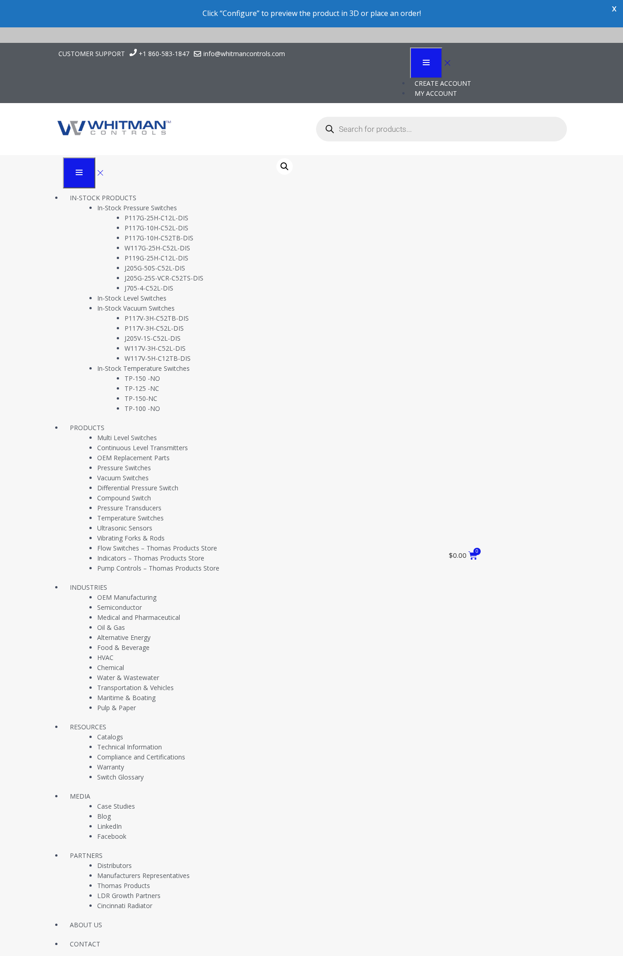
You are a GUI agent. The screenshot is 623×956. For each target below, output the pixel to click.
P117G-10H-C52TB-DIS (159, 238)
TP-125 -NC (142, 388)
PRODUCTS (87, 427)
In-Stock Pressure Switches (137, 207)
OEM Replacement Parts (133, 457)
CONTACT (85, 944)
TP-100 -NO (142, 408)
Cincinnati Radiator (124, 905)
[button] (284, 166)
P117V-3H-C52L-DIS (154, 328)
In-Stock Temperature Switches (143, 368)
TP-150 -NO (142, 378)
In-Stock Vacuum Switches (136, 308)
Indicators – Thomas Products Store (150, 558)
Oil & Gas (111, 627)
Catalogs (110, 737)
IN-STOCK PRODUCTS (103, 197)
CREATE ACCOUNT (443, 83)
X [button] (614, 9)
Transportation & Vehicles (135, 687)
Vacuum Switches (123, 477)
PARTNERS (86, 855)
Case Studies (116, 806)
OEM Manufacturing (126, 597)
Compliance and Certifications (141, 757)
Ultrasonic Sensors (124, 528)
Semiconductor (119, 607)
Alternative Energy (124, 637)
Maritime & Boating (126, 697)
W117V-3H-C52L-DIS (155, 348)
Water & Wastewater (128, 677)
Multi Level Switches (127, 437)
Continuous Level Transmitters (142, 447)
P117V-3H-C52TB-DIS (157, 318)
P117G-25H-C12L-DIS (156, 217)
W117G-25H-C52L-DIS (157, 248)
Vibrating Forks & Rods (131, 538)
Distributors (114, 865)
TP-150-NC (141, 398)
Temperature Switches (130, 518)
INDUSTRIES (88, 587)
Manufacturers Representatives (143, 875)
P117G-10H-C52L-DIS (156, 227)
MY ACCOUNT (436, 93)
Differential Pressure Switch (137, 487)
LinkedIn (109, 826)
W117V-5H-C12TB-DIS (158, 358)
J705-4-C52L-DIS (149, 288)
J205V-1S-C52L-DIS (153, 338)
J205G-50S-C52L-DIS (155, 268)
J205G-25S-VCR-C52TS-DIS (164, 278)
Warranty (110, 767)
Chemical (110, 667)
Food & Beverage (123, 647)
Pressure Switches (124, 467)
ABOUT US (86, 924)
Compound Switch (124, 498)
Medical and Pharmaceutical (138, 617)
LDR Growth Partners (129, 895)
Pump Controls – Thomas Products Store (158, 568)
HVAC (105, 657)
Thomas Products (123, 885)
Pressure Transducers (129, 508)
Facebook (111, 836)
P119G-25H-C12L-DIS (156, 258)
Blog (104, 816)
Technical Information (129, 747)
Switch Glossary (120, 777)
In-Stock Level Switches (131, 298)
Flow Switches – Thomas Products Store (157, 548)
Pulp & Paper (116, 707)
